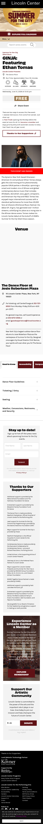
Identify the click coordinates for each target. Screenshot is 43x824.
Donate (28, 723)
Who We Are (5, 787)
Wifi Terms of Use (28, 794)
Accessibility (5, 792)
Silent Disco (7, 54)
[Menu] (3, 3)
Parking (25, 787)
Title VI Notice (26, 798)
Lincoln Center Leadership (10, 789)
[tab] (9, 364)
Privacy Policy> (21, 473)
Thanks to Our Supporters (11, 753)
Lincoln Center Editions (9, 780)
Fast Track (8, 120)
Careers (4, 794)
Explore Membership (21, 673)
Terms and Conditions (29, 792)
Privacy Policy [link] (21, 816)
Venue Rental (5, 802)
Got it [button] (21, 821)
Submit (21, 462)
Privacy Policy (27, 789)
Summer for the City (10, 52)
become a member (28, 122)
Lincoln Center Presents (11, 72)
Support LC (5, 798)
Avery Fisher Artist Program (10, 778)
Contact (25, 800)
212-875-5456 (14, 318)
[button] (21, 34)
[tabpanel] (21, 394)
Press (3, 800)
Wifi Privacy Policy (28, 796)
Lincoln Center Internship (10, 796)
